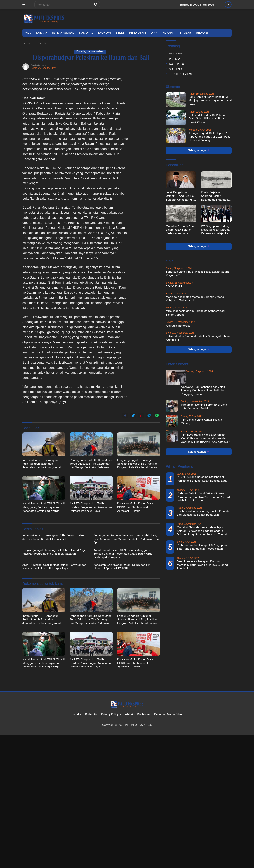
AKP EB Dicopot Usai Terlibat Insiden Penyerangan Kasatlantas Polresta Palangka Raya (91, 507)
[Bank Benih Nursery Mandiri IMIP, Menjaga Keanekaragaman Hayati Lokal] (176, 99)
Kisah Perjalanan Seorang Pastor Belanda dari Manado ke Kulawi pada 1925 (214, 196)
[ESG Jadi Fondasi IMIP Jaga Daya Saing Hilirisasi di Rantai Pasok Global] (176, 117)
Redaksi (202, 32)
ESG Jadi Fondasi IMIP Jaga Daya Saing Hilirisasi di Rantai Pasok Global (207, 118)
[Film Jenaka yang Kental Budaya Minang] (172, 421)
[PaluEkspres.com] (44, 18)
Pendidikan (137, 32)
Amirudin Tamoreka (178, 325)
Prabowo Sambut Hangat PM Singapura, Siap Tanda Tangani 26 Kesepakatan (202, 546)
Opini (154, 32)
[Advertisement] (146, 135)
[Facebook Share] (125, 415)
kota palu (176, 63)
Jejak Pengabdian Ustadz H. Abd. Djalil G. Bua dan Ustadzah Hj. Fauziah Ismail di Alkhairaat (180, 196)
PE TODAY (184, 32)
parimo (174, 58)
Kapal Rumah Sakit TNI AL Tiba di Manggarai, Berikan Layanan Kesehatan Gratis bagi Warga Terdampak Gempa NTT (43, 507)
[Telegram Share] (149, 415)
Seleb (120, 32)
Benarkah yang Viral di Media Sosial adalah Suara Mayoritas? (197, 273)
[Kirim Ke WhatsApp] (157, 415)
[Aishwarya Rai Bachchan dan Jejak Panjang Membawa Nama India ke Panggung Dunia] (176, 377)
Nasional (86, 32)
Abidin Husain (38, 65)
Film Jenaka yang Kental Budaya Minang (201, 421)
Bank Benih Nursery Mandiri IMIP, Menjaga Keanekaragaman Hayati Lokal (210, 100)
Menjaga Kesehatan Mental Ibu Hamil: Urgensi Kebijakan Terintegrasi (195, 298)
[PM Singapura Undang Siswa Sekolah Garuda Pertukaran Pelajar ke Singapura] (216, 213)
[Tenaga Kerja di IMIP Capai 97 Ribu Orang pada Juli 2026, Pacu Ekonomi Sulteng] (176, 135)
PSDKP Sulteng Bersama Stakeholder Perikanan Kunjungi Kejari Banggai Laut (202, 478)
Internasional (63, 32)
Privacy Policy (109, 714)
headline (176, 53)
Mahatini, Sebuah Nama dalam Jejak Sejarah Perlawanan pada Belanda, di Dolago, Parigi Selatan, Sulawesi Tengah (181, 229)
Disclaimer (143, 714)
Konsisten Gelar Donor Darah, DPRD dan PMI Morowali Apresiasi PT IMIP (136, 507)
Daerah (41, 32)
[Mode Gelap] (228, 4)
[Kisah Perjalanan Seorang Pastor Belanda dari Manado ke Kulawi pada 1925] (216, 179)
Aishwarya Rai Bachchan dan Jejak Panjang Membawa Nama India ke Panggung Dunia (203, 390)
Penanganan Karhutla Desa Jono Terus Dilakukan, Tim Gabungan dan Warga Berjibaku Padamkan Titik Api (91, 463)
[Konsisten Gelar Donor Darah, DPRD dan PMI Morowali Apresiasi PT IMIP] (138, 488)
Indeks (77, 714)
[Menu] (25, 4)
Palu (27, 32)
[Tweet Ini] (133, 415)
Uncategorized (95, 51)
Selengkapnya (197, 150)
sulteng (175, 68)
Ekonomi (104, 32)
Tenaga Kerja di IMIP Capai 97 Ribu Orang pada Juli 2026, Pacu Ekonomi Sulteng (209, 136)
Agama (168, 32)
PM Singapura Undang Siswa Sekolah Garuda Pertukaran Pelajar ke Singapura (215, 229)
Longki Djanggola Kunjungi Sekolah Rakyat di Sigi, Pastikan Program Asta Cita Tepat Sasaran (138, 463)
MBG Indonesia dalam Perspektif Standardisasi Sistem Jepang (195, 312)
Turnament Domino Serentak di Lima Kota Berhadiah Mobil (204, 406)
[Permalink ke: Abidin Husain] (25, 66)
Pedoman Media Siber (168, 714)
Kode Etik (91, 714)
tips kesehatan (180, 73)
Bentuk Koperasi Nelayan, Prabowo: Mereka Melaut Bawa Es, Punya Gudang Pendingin (202, 565)
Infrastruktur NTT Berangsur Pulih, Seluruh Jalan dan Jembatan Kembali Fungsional (41, 463)
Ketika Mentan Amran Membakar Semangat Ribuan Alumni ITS (198, 337)
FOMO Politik (174, 286)
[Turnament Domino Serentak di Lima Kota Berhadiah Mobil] (172, 406)
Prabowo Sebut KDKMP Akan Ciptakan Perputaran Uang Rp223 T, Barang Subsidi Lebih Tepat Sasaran (203, 497)
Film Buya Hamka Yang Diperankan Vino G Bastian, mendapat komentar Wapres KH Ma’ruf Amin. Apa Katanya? (205, 438)
